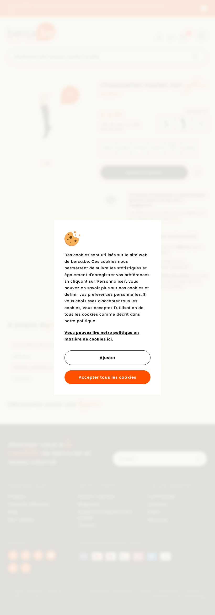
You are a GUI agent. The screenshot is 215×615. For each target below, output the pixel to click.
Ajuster (108, 357)
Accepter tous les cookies (107, 377)
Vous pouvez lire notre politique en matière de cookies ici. (101, 336)
